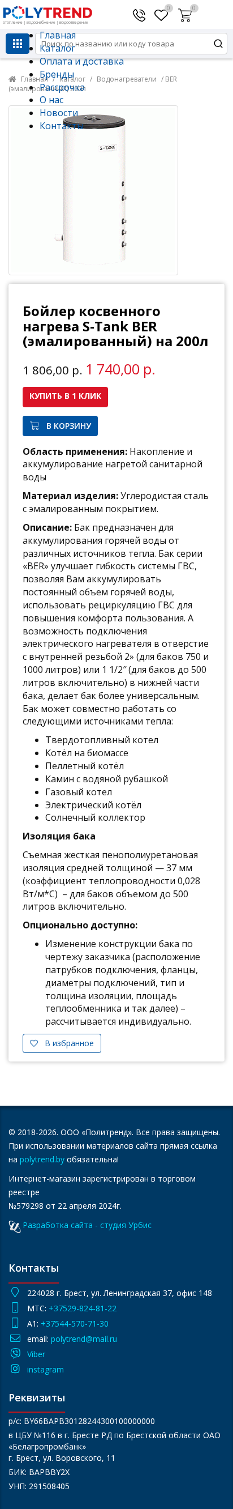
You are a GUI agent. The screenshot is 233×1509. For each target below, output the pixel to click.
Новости (59, 112)
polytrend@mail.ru (84, 1338)
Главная (58, 35)
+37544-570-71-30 (76, 1323)
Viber (36, 1354)
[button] (186, 13)
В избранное (66, 1043)
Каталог (57, 48)
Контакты (62, 126)
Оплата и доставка (82, 61)
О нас (51, 99)
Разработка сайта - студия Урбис (87, 1225)
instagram (45, 1369)
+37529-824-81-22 (82, 1308)
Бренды (57, 74)
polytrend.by (42, 1159)
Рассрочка (62, 87)
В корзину (65, 425)
